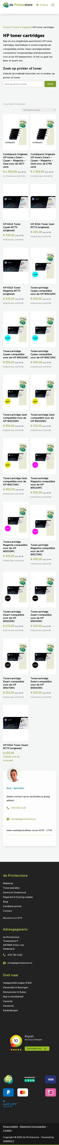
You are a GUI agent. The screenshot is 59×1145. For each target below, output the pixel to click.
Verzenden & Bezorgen (15, 987)
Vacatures (8, 1006)
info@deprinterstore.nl (23, 819)
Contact (7, 911)
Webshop (8, 883)
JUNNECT (8, 1141)
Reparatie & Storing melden (18, 897)
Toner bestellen (11, 888)
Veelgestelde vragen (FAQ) (17, 983)
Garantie (8, 1001)
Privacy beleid (10, 1126)
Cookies (7, 1130)
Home (6, 27)
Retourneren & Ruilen (14, 992)
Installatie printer (12, 906)
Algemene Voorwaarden (33, 1126)
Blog (5, 902)
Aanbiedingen (10, 1010)
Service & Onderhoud (14, 893)
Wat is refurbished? (13, 997)
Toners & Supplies (21, 27)
